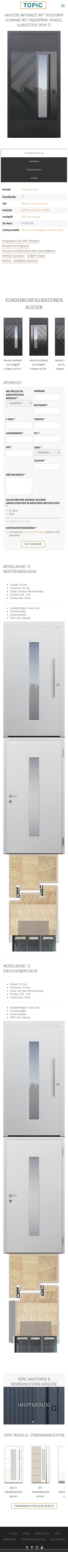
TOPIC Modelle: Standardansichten (34, 1435)
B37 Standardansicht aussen (40, 1492)
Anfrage (34, 178)
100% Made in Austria (33, 1539)
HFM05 (25, 210)
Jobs (34, 277)
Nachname (41, 405)
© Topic (13, 1533)
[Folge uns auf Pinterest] (32, 1548)
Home (26, 1533)
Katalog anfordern (34, 169)
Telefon (39, 460)
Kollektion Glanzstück (13, 255)
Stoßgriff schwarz (36, 255)
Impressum (9, 1539)
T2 (22, 197)
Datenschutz (42, 1533)
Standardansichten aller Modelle (34, 1506)
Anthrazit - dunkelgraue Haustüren (20, 260)
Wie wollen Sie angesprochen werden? (15, 395)
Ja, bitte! (13, 510)
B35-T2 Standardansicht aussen (13, 1492)
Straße (39, 419)
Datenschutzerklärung (21, 527)
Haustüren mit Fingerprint (15, 245)
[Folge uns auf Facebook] (27, 1548)
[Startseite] (32, 5)
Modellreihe (34, 161)
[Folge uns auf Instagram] (37, 1548)
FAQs (34, 283)
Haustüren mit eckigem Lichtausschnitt (42, 230)
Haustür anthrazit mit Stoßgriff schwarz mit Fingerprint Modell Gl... (13, 369)
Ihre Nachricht (16, 474)
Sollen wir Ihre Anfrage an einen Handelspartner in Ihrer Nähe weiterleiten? (33, 503)
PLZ (37, 433)
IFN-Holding (58, 1539)
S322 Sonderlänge (30, 216)
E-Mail (10, 419)
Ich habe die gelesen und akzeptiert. (34, 533)
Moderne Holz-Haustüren (34, 203)
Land (38, 447)
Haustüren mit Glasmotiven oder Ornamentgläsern (28, 250)
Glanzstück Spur (29, 189)
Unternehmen (34, 290)
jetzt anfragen (33, 544)
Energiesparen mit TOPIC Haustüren (20, 241)
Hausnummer (14, 433)
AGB (57, 1533)
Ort (9, 447)
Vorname (39, 391)
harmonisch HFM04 (40, 210)
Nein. (12, 513)
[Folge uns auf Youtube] (42, 1548)
